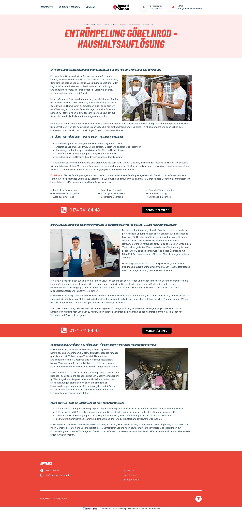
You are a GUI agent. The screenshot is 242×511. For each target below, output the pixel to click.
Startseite (46, 7)
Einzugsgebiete (131, 479)
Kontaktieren (56, 175)
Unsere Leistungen (69, 7)
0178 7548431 (52, 470)
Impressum (129, 470)
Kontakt (90, 7)
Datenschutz (129, 475)
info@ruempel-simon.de (57, 475)
